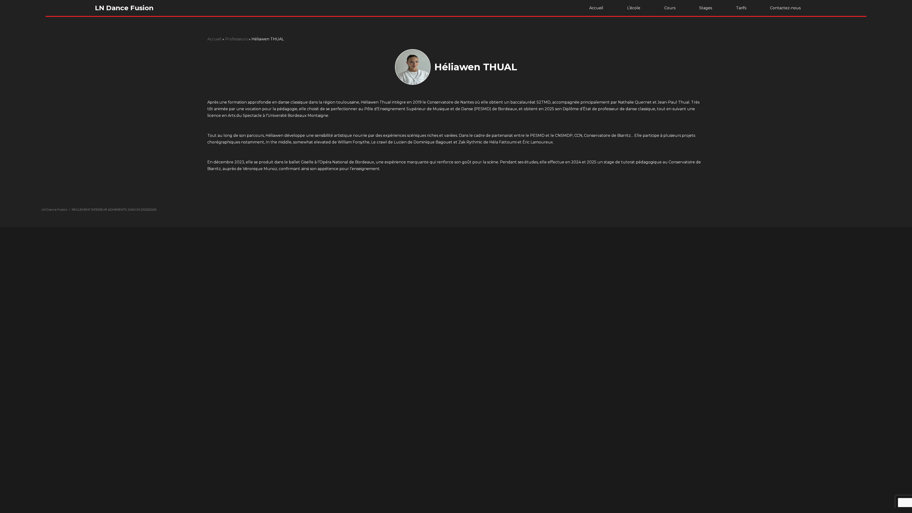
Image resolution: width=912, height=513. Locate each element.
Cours (669, 8)
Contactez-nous (785, 8)
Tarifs (741, 8)
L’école (633, 8)
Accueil (596, 8)
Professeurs (236, 39)
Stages (705, 8)
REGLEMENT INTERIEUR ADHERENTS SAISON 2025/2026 (114, 209)
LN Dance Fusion (124, 8)
